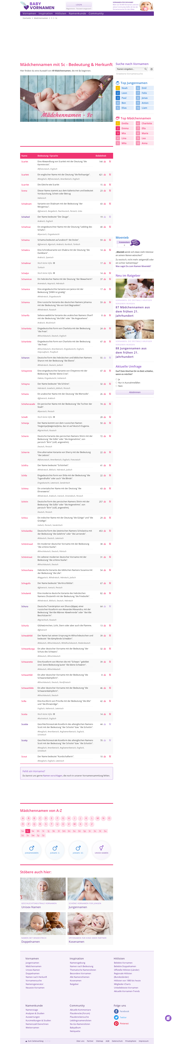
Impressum (144, 1041)
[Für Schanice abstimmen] (104, 289)
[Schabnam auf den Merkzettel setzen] (110, 203)
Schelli (24, 417)
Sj (48, 831)
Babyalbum (75, 1027)
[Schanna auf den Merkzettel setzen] (110, 302)
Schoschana (27, 570)
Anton (145, 102)
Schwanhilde (27, 688)
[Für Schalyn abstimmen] (104, 273)
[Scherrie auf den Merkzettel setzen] (110, 452)
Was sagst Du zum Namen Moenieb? (133, 266)
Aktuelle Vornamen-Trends (127, 991)
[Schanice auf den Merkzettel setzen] (110, 289)
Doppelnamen (32, 973)
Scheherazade (28, 404)
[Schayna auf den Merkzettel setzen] (110, 383)
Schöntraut (26, 557)
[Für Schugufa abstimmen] (104, 583)
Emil (144, 88)
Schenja (25, 423)
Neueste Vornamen (35, 987)
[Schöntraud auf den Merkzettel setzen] (110, 543)
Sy (38, 835)
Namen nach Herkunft (36, 977)
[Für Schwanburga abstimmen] (104, 648)
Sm (63, 831)
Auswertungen (33, 1017)
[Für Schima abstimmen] (104, 488)
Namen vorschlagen (52, 775)
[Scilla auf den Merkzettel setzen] (110, 700)
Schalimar (26, 263)
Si (43, 831)
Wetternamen (32, 1027)
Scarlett (25, 174)
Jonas (145, 97)
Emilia (125, 123)
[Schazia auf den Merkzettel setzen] (110, 393)
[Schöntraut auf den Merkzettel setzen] (110, 556)
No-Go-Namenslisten (80, 1024)
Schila (24, 475)
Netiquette (75, 1031)
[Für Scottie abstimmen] (104, 724)
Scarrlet (25, 184)
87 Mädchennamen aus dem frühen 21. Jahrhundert (133, 311)
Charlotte (147, 123)
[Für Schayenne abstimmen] (104, 370)
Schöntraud (27, 544)
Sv (28, 835)
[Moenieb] (128, 247)
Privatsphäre (130, 1041)
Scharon (25, 357)
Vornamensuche (34, 980)
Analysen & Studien (35, 1013)
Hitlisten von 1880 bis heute (127, 980)
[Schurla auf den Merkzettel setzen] (110, 625)
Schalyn (25, 273)
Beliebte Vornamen (123, 962)
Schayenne (26, 370)
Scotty (24, 740)
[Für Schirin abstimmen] (104, 501)
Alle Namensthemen (79, 977)
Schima (24, 488)
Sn (69, 831)
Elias (124, 107)
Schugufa (25, 583)
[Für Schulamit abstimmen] (104, 593)
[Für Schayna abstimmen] (104, 384)
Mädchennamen (33, 966)
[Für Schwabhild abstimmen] (104, 635)
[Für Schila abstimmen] (104, 475)
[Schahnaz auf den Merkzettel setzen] (110, 226)
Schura (24, 606)
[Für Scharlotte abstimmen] (104, 341)
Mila (124, 143)
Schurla (25, 625)
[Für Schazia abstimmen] (104, 394)
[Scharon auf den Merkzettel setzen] (110, 357)
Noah (125, 88)
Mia (124, 133)
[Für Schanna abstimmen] (104, 302)
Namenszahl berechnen (37, 1024)
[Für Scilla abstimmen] (104, 701)
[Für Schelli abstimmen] (104, 417)
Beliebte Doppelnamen (125, 966)
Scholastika (26, 531)
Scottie (24, 724)
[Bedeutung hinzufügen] (53, 263)
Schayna (25, 384)
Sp (84, 831)
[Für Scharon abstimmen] (104, 357)
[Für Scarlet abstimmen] (104, 161)
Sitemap (99, 1041)
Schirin (24, 501)
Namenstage (32, 1009)
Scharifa (25, 315)
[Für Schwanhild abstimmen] (104, 675)
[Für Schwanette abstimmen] (104, 661)
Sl (59, 831)
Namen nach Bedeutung (81, 966)
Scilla (23, 701)
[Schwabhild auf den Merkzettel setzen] (110, 635)
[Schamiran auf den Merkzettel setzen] (110, 279)
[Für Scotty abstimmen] (104, 740)
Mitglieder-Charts (122, 984)
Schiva (24, 517)
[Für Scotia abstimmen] (104, 714)
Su (105, 831)
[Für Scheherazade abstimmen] (104, 404)
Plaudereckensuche (79, 1017)
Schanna (25, 302)
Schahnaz (26, 227)
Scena (24, 190)
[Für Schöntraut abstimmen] (104, 557)
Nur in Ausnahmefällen (129, 382)
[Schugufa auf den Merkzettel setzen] (110, 583)
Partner (90, 1041)
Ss (95, 831)
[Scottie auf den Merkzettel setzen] (110, 724)
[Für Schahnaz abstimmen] (104, 227)
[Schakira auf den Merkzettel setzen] (110, 249)
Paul (124, 97)
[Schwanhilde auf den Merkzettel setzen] (110, 687)
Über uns (80, 1041)
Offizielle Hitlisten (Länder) (126, 969)
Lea (144, 138)
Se (33, 831)
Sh (38, 831)
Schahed (25, 216)
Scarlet (24, 161)
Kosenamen (75, 980)
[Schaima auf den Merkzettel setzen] (110, 239)
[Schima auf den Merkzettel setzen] (110, 488)
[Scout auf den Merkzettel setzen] (110, 756)
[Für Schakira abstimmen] (104, 250)
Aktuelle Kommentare (80, 1009)
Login (79, 4)
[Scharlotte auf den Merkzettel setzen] (110, 341)
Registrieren (70, 9)
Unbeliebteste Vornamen (126, 987)
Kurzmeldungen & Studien (38, 1020)
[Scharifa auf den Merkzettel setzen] (110, 315)
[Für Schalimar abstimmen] (104, 263)
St (100, 831)
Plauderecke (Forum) (80, 1013)
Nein (120, 386)
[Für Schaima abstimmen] (104, 240)
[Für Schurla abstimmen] (104, 625)
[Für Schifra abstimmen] (104, 465)
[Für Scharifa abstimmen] (104, 315)
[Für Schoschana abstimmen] (104, 570)
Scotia (24, 714)
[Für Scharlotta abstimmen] (104, 328)
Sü (22, 835)
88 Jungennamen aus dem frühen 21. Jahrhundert (131, 352)
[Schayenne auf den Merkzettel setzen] (110, 370)
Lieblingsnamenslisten (80, 1020)
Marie (145, 133)
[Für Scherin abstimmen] (104, 436)
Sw (33, 835)
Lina (124, 138)
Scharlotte (26, 341)
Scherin (25, 436)
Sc (28, 831)
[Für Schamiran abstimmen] (104, 279)
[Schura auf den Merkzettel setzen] (110, 606)
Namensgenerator (34, 984)
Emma (125, 128)
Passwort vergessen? (83, 9)
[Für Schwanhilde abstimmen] (104, 688)
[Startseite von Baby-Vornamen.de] (37, 9)
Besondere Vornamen (80, 973)
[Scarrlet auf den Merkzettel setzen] (110, 184)
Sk (53, 831)
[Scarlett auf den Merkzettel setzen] (110, 174)
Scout (24, 756)
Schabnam (26, 203)
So (74, 831)
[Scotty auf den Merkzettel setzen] (110, 740)
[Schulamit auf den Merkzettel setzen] (110, 593)
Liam (144, 107)
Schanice (25, 289)
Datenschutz (117, 1041)
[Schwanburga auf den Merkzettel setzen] (110, 648)
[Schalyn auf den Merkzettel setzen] (110, 273)
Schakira (25, 250)
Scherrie (25, 452)
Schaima (25, 240)
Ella (144, 128)
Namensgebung (77, 962)
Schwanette (27, 661)
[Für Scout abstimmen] (104, 756)
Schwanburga (28, 648)
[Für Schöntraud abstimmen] (104, 544)
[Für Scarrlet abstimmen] (104, 184)
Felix (144, 92)
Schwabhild (26, 635)
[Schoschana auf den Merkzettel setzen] (110, 570)
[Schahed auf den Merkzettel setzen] (110, 216)
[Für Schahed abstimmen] (104, 216)
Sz (43, 835)
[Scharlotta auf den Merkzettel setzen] (110, 328)
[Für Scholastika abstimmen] (104, 531)
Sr (90, 831)
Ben (124, 102)
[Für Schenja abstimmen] (104, 423)
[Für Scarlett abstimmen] (104, 174)
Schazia (25, 394)
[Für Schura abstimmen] (104, 606)
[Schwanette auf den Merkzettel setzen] (110, 661)
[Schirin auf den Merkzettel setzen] (110, 501)
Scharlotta (26, 328)
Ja (119, 379)
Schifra (24, 465)
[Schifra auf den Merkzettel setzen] (110, 465)
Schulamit (26, 593)
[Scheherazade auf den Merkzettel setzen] (110, 403)
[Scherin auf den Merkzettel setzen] (110, 436)
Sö (79, 831)
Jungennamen (32, 962)
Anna (144, 143)
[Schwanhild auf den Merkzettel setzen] (110, 674)
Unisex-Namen (33, 969)
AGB (107, 1041)
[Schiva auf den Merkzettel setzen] (110, 517)
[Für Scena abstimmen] (104, 190)
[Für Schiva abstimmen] (104, 517)
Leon (124, 92)
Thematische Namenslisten (83, 969)
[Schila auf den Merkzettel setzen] (110, 475)
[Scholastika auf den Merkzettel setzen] (110, 530)
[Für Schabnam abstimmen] (104, 203)
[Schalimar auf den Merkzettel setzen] (110, 263)
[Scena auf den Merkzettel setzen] (110, 190)
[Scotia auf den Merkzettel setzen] (110, 714)
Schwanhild (26, 675)
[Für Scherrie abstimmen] (104, 452)
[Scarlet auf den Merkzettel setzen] (110, 161)
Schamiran (26, 279)
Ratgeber (74, 984)
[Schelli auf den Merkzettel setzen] (110, 416)
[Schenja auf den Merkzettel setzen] (110, 422)
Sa (22, 831)
